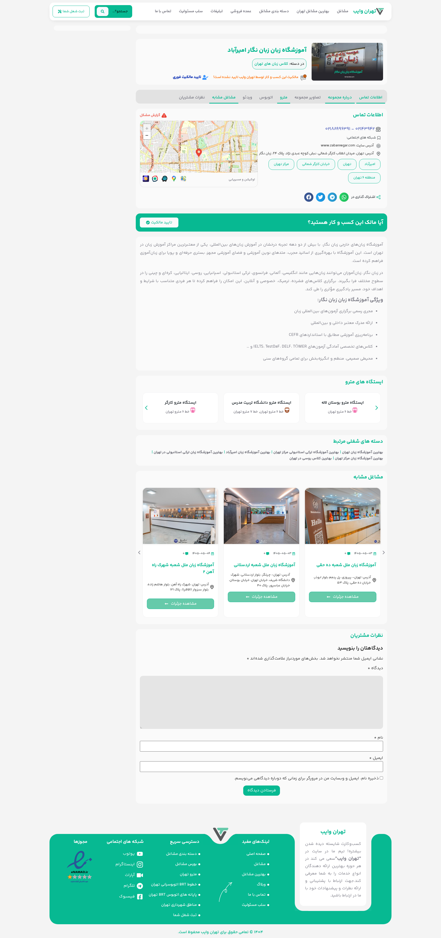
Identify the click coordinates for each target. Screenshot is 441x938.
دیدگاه (375, 668)
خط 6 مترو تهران (340, 412)
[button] (344, 197)
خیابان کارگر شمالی (316, 164)
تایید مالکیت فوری (187, 77)
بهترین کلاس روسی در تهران (310, 458)
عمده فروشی (240, 11)
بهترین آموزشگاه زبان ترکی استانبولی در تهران (188, 452)
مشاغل (342, 11)
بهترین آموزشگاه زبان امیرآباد (248, 452)
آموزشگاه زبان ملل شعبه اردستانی (264, 565)
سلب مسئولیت (191, 11)
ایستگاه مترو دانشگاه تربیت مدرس (261, 403)
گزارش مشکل (150, 115)
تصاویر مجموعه (308, 97)
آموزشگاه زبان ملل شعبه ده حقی (346, 565)
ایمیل (376, 758)
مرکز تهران (281, 164)
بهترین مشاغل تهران (313, 11)
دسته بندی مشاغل (274, 11)
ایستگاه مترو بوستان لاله (343, 403)
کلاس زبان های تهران (271, 64)
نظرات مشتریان (192, 97)
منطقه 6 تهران (364, 178)
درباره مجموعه (340, 97)
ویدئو (247, 97)
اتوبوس (266, 97)
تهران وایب (364, 11)
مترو (283, 97)
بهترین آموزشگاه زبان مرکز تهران (359, 458)
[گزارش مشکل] (164, 115)
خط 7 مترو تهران (246, 412)
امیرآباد (369, 164)
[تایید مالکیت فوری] (205, 77)
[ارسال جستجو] (102, 11)
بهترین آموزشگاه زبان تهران (362, 452)
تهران (347, 164)
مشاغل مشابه (224, 97)
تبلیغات (217, 11)
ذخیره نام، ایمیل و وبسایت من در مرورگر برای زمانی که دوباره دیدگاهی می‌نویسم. (306, 779)
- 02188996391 (339, 129)
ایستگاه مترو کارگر (180, 403)
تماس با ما (163, 11)
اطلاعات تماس (370, 97)
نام (378, 738)
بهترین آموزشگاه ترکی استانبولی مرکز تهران (306, 452)
